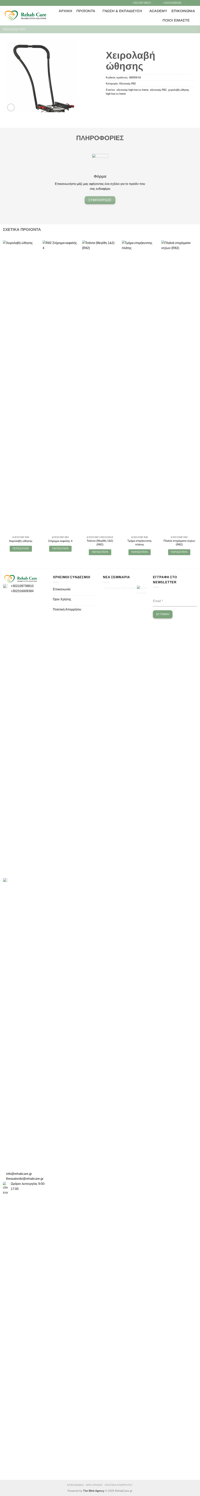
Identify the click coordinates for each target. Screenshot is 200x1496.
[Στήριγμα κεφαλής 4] (60, 387)
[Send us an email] (195, 3)
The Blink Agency (93, 1490)
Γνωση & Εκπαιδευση (122, 11)
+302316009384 (22, 591)
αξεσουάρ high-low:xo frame (132, 89)
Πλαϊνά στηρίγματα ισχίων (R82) (179, 542)
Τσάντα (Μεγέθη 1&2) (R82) (100, 542)
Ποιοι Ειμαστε (176, 20)
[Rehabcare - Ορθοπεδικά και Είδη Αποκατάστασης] (25, 15)
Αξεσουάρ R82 (14, 29)
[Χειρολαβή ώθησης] (21, 387)
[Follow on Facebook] (188, 3)
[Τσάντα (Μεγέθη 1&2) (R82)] (100, 387)
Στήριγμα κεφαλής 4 (60, 540)
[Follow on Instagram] (191, 3)
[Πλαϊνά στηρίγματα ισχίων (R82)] (179, 387)
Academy (158, 11)
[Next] (197, 401)
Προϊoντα (85, 11)
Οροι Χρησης (94, 1485)
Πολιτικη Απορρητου (119, 1485)
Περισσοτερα (20, 548)
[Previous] (3, 401)
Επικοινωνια (183, 11)
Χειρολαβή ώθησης (20, 540)
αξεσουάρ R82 (158, 89)
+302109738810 (22, 586)
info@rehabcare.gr (19, 1173)
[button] (195, 20)
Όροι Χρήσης (62, 599)
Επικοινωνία (61, 589)
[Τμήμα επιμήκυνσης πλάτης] (139, 387)
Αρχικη (65, 11)
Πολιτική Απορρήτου (67, 609)
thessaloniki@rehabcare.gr (24, 1178)
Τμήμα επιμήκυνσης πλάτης (139, 542)
